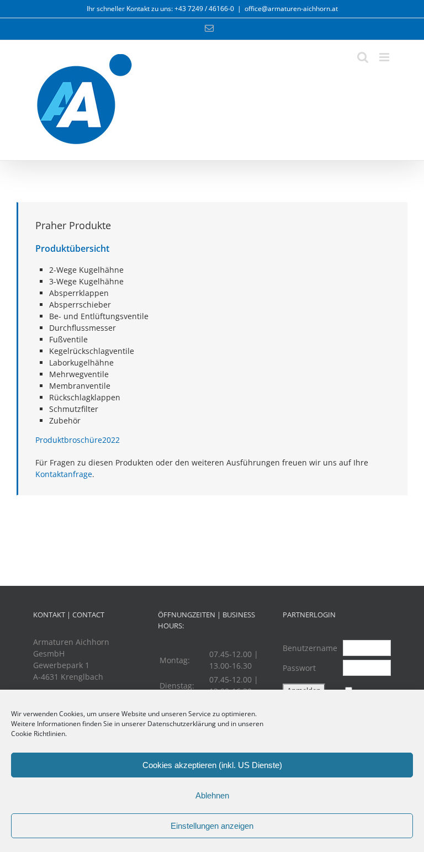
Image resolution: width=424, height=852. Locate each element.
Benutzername (310, 648)
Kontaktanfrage (63, 474)
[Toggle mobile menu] (385, 57)
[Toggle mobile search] (362, 57)
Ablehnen (212, 795)
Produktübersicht (72, 248)
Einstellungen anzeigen (212, 825)
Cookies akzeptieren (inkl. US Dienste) (212, 765)
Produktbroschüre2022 (77, 440)
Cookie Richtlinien (38, 733)
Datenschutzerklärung (181, 723)
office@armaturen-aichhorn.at (291, 8)
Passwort (299, 668)
